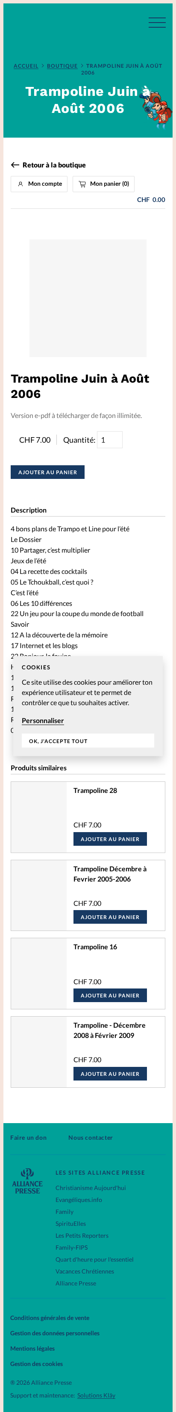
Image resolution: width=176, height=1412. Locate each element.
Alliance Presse (76, 1283)
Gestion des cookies (36, 1363)
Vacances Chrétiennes (85, 1271)
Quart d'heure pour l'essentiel (95, 1259)
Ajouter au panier (47, 472)
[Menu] (157, 22)
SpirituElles (71, 1223)
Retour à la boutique (54, 164)
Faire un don (28, 1137)
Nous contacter (90, 1137)
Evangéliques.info (79, 1199)
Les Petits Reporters (82, 1235)
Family (64, 1211)
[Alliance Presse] (27, 1191)
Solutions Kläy (96, 1395)
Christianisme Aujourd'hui (91, 1187)
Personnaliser (43, 720)
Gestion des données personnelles (55, 1333)
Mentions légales (32, 1348)
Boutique (62, 66)
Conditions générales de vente (49, 1317)
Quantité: (80, 440)
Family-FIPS (72, 1247)
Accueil (26, 66)
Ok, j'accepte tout (58, 741)
